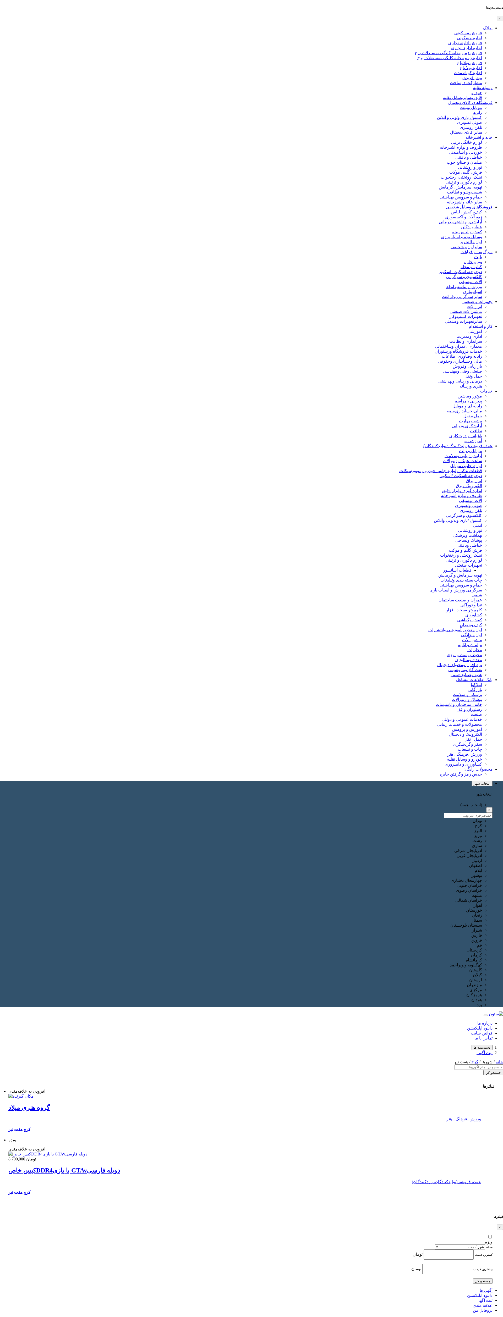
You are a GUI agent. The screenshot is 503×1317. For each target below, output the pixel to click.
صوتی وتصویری (468, 505)
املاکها (476, 684)
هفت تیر (15, 1129)
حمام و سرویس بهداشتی (461, 197)
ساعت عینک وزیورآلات (462, 460)
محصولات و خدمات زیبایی (459, 724)
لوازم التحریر (471, 242)
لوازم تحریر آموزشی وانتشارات (455, 630)
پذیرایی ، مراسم (468, 401)
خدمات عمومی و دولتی (462, 719)
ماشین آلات (472, 640)
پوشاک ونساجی (468, 540)
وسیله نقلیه (483, 87)
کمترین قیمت (484, 1255)
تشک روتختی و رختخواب (461, 555)
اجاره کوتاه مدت (468, 72)
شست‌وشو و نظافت (464, 192)
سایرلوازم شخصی (466, 247)
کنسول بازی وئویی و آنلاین (459, 117)
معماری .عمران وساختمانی (458, 346)
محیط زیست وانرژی (464, 654)
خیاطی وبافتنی (469, 545)
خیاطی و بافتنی (468, 157)
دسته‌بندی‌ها (482, 1047)
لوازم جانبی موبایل (466, 465)
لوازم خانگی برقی (466, 142)
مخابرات (474, 650)
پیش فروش (472, 77)
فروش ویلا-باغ (469, 62)
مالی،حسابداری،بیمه (464, 411)
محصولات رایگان (478, 769)
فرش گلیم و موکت (465, 550)
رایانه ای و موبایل (467, 406)
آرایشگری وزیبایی (467, 426)
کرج (474, 1062)
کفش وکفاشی (469, 620)
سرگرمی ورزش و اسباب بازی (455, 590)
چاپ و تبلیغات (470, 749)
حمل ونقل (473, 376)
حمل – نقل (472, 416)
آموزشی (475, 331)
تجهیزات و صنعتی (477, 301)
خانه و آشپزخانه (479, 137)
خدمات (486, 391)
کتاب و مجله (471, 266)
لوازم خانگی (471, 635)
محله (489, 1247)
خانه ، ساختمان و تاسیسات (459, 704)
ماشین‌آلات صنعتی (466, 311)
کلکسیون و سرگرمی (464, 276)
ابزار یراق (474, 480)
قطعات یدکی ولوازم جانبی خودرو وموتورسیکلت (440, 470)
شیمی (477, 595)
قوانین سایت (482, 1033)
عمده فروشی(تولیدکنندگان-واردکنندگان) (458, 446)
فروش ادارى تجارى (465, 43)
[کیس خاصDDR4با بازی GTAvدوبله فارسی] (47, 1154)
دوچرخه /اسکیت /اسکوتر (460, 475)
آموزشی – (473, 441)
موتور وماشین (470, 396)
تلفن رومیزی (471, 127)
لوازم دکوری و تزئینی (464, 182)
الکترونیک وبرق (469, 485)
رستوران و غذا (469, 709)
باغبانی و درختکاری (465, 436)
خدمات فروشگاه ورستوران (458, 351)
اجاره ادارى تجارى (466, 48)
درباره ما (485, 1023)
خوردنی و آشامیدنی (465, 152)
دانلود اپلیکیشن (480, 1028)
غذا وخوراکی (471, 605)
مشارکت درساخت (466, 82)
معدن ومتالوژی (468, 659)
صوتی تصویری (469, 122)
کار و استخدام (481, 326)
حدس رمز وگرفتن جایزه (461, 774)
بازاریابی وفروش (467, 366)
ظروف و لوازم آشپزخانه (461, 147)
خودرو (476, 92)
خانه (499, 1062)
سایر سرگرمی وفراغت (462, 296)
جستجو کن (493, 1073)
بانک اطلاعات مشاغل (474, 679)
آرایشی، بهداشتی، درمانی (460, 222)
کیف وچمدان (471, 625)
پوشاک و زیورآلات (467, 699)
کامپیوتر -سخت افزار (464, 610)
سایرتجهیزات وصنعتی (463, 321)
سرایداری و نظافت (465, 341)
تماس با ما (483, 1038)
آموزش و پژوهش (467, 729)
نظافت (476, 431)
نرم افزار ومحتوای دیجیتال (459, 664)
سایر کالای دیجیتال (466, 132)
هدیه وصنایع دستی (466, 674)
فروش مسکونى (468, 33)
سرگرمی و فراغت (477, 252)
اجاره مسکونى (469, 38)
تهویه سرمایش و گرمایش (460, 575)
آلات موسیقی (470, 281)
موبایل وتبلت (471, 107)
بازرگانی (475, 689)
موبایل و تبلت (470, 451)
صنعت (476, 714)
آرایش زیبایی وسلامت (463, 455)
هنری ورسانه (471, 386)
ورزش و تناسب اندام (464, 286)
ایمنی (477, 525)
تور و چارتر (472, 261)
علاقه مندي (483, 1305)
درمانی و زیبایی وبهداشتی (460, 381)
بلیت (478, 256)
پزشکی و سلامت (467, 694)
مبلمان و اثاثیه (470, 645)
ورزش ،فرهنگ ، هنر (464, 754)
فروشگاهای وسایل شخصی (469, 207)
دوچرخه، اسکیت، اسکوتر (460, 271)
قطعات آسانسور (457, 570)
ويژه (489, 1242)
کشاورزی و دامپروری (463, 764)
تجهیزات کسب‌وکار (465, 316)
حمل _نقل (473, 739)
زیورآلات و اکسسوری (463, 217)
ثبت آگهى (485, 1052)
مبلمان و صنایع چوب (464, 162)
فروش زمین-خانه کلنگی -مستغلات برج (448, 53)
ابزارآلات (474, 306)
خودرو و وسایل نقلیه (464, 759)
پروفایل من (483, 1310)
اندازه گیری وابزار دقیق (462, 490)
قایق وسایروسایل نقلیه (462, 97)
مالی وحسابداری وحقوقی (460, 361)
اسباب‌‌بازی (472, 291)
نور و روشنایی (470, 167)
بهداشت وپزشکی (467, 535)
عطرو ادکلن (471, 227)
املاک (488, 28)
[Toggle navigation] (486, 1015)
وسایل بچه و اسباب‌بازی (461, 237)
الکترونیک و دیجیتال (465, 734)
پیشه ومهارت (470, 421)
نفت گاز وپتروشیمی (465, 669)
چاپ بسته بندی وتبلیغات (461, 580)
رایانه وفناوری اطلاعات (462, 356)
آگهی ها (486, 1290)
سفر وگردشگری (467, 744)
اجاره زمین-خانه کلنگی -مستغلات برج (449, 58)
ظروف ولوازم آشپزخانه (461, 495)
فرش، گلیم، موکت (465, 172)
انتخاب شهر (482, 783)
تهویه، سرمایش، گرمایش (460, 187)
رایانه (477, 112)
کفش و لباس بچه (467, 232)
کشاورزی (473, 615)
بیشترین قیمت (483, 1269)
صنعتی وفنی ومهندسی (462, 371)
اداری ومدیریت (469, 336)
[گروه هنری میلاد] (21, 1096)
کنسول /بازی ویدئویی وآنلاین (458, 520)
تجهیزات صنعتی (468, 565)
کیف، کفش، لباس (466, 212)
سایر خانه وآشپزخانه (464, 202)
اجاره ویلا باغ (471, 67)
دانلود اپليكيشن (480, 1295)
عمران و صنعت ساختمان (460, 600)
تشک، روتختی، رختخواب (461, 177)
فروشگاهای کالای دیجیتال (470, 102)
